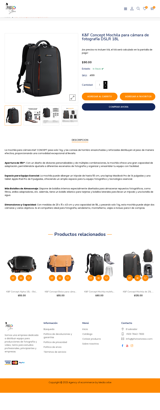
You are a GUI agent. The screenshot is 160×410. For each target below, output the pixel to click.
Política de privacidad (55, 342)
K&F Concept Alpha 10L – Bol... (21, 292)
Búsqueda (49, 329)
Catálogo (87, 334)
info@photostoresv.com (139, 338)
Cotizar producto (91, 338)
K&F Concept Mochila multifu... (99, 292)
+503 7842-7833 (135, 334)
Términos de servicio (55, 351)
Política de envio (53, 347)
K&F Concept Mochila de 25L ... (138, 292)
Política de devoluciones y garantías (58, 335)
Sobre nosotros (90, 343)
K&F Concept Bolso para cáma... (60, 292)
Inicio (85, 329)
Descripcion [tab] (80, 140)
